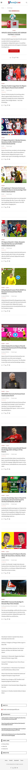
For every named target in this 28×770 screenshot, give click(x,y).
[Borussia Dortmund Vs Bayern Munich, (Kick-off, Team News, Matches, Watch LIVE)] (14, 540)
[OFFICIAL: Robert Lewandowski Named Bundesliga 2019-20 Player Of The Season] (14, 434)
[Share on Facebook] (12, 57)
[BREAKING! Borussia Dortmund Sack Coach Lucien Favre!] (14, 380)
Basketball (16, 760)
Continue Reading (14, 50)
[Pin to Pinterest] (15, 57)
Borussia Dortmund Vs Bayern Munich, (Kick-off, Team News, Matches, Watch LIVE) (13, 555)
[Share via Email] (17, 57)
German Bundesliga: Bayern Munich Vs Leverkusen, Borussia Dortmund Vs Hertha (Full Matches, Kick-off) (13, 499)
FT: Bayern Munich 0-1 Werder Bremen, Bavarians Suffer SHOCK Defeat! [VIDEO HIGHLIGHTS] (13, 142)
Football (10, 760)
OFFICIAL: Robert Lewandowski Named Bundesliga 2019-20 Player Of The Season (13, 450)
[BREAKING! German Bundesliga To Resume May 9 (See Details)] (14, 588)
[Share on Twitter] (14, 57)
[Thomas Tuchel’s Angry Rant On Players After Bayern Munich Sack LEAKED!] (14, 72)
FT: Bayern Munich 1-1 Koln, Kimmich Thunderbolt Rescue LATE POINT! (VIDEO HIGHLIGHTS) (13, 244)
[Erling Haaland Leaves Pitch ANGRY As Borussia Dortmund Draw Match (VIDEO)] (14, 276)
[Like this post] (10, 57)
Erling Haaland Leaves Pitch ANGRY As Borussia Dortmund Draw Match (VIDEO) (13, 291)
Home (2, 7)
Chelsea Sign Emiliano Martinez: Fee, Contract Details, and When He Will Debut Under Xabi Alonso (12, 650)
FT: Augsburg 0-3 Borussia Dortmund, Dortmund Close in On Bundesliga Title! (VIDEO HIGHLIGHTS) (13, 190)
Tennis (21, 760)
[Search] (26, 2)
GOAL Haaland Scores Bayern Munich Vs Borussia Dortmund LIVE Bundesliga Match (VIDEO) (13, 347)
